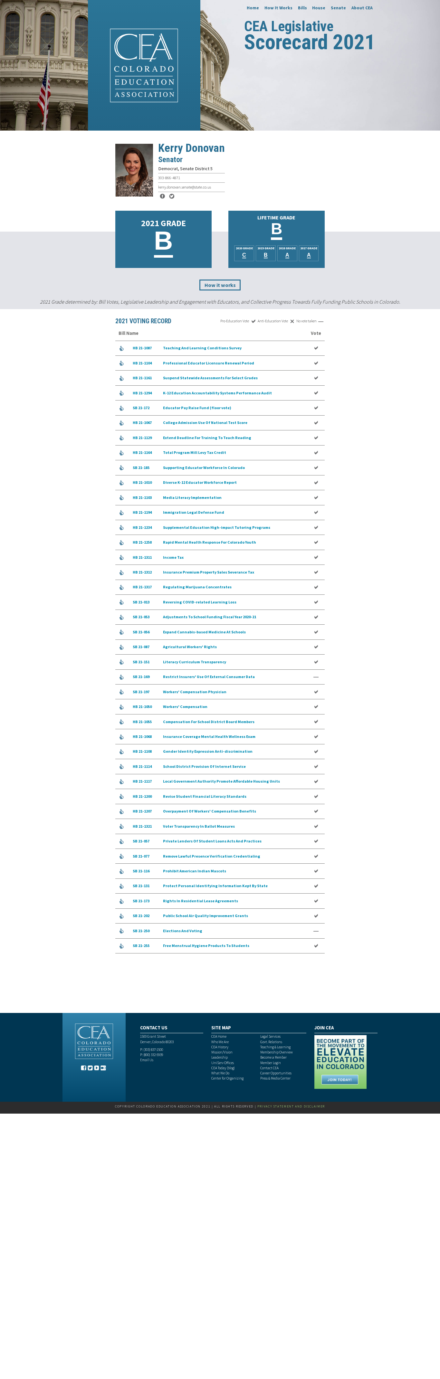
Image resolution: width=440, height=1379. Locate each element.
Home (253, 8)
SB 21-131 (141, 885)
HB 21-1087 (142, 347)
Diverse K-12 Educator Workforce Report (200, 482)
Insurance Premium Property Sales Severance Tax (208, 572)
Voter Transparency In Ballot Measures (199, 826)
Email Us (146, 1060)
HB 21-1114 (142, 766)
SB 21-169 (141, 676)
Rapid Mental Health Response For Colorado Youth (209, 542)
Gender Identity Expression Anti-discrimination (208, 751)
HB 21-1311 (142, 557)
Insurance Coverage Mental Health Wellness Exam (209, 736)
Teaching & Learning (275, 1047)
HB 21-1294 (142, 393)
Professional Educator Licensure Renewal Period (208, 363)
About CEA (362, 8)
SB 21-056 (141, 632)
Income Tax (173, 557)
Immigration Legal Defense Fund (193, 512)
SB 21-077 (141, 856)
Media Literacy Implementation (192, 497)
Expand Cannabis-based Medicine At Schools (204, 632)
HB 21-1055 (142, 721)
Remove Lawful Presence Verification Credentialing (211, 856)
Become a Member (273, 1057)
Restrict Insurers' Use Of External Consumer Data (209, 676)
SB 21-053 (141, 616)
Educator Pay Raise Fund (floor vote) (197, 407)
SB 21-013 (141, 602)
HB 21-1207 (142, 811)
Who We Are (220, 1042)
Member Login (270, 1063)
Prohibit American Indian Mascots (194, 871)
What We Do (220, 1073)
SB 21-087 (141, 646)
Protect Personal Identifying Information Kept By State (215, 885)
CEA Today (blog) (223, 1068)
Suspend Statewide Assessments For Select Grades (210, 377)
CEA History (219, 1047)
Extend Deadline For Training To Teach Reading (207, 437)
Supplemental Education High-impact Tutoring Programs (216, 527)
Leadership (219, 1057)
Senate (338, 8)
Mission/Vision (222, 1052)
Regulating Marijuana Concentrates (197, 586)
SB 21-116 (141, 871)
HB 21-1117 (142, 781)
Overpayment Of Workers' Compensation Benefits (209, 811)
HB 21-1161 (142, 377)
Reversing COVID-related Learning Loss (199, 602)
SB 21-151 (141, 661)
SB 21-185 (141, 467)
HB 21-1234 (142, 527)
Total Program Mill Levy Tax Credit (194, 452)
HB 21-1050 (142, 706)
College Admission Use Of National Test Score (205, 422)
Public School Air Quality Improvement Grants (205, 915)
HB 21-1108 (142, 751)
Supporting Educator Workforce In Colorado (204, 467)
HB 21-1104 (142, 363)
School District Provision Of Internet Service (204, 766)
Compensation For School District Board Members (208, 721)
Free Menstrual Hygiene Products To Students (206, 945)
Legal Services (270, 1036)
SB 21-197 (141, 691)
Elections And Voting (182, 930)
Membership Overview (276, 1052)
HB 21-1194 (142, 512)
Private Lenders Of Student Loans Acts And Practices (212, 841)
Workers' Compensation (185, 706)
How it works (220, 285)
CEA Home (218, 1036)
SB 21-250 (141, 930)
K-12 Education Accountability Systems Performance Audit (217, 393)
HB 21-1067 (142, 422)
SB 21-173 (141, 900)
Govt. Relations (271, 1042)
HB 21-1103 (142, 497)
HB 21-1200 (142, 796)
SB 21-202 (141, 915)
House (318, 8)
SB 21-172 (141, 407)
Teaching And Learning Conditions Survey (202, 347)
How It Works (278, 8)
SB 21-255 (141, 945)
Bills (302, 8)
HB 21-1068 (142, 736)
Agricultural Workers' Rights (190, 646)
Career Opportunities (276, 1073)
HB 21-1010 (142, 482)
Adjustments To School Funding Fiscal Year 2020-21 (209, 616)
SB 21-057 (141, 841)
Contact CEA (269, 1068)
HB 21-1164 (142, 452)
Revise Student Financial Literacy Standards (204, 796)
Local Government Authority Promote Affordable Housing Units (221, 781)
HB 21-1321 (142, 826)
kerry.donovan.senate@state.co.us (184, 187)
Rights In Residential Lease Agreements (200, 900)
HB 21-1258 (142, 542)
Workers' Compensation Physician (194, 691)
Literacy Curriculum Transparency (194, 661)
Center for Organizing (227, 1078)
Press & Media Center (275, 1078)
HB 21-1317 (142, 586)
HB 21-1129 (142, 437)
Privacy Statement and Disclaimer (291, 1106)
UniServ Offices (222, 1063)
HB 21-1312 (142, 572)
